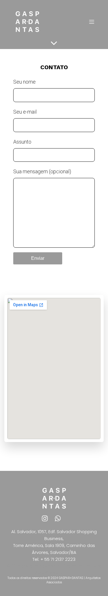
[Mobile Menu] (91, 22)
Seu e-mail (25, 112)
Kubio (69, 572)
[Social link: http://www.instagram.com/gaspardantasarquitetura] (47, 518)
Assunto (22, 142)
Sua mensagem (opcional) (42, 171)
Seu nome (24, 82)
